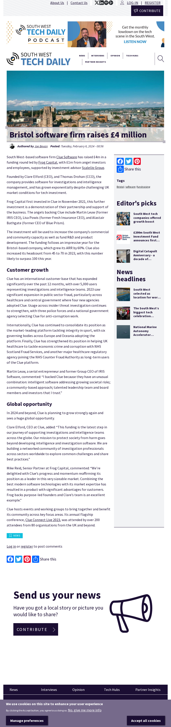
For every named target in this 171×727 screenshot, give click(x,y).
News (82, 55)
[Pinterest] (137, 161)
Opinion (115, 55)
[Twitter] (128, 161)
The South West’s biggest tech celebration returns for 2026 (146, 314)
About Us (57, 2)
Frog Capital (47, 162)
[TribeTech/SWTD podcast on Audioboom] (111, 2)
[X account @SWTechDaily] (97, 2)
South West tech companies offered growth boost (147, 218)
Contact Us (79, 2)
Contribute (150, 10)
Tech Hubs (132, 55)
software (130, 186)
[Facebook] (120, 161)
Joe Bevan (41, 146)
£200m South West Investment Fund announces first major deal (146, 238)
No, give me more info (85, 710)
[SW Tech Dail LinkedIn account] (101, 2)
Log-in (132, 2)
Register (153, 2)
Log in (11, 546)
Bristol (120, 186)
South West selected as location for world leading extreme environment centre (147, 299)
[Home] (39, 59)
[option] (85, 34)
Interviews (97, 55)
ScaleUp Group (93, 167)
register (27, 546)
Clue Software (66, 157)
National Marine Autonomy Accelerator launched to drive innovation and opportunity (146, 337)
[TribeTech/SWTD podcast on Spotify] (106, 2)
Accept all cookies (146, 720)
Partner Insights (95, 61)
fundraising (143, 186)
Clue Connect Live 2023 (42, 520)
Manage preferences (27, 720)
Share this (132, 169)
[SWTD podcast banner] (85, 34)
